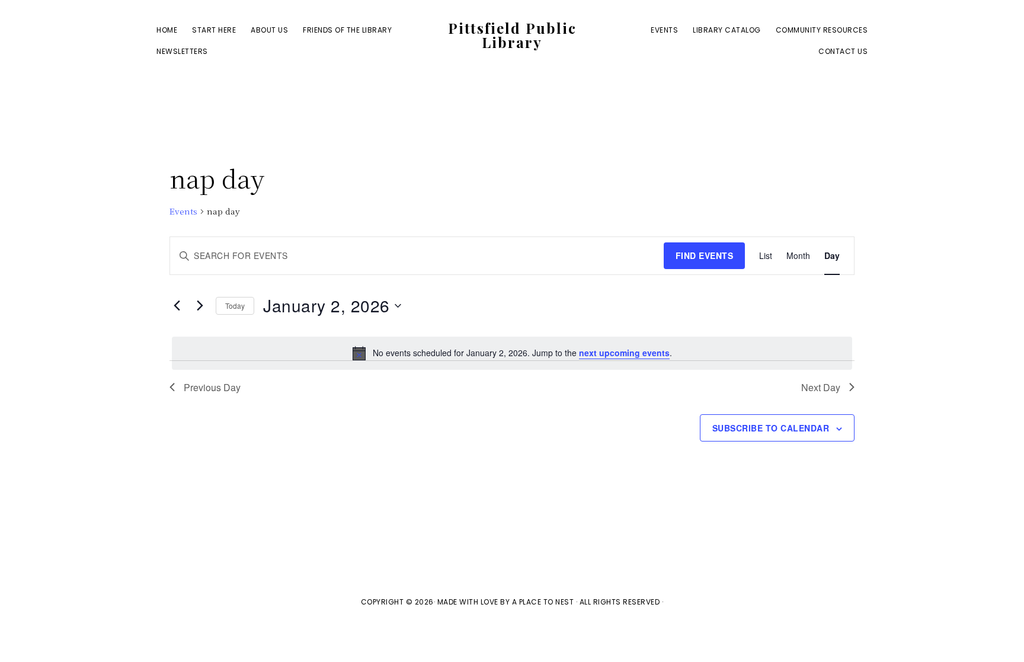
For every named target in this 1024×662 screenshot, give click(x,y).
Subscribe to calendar (771, 428)
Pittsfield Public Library (512, 35)
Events (183, 211)
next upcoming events (624, 353)
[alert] (512, 353)
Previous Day (212, 387)
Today (235, 305)
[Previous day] (176, 306)
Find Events (705, 255)
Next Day (820, 387)
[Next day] (200, 306)
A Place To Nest (543, 602)
